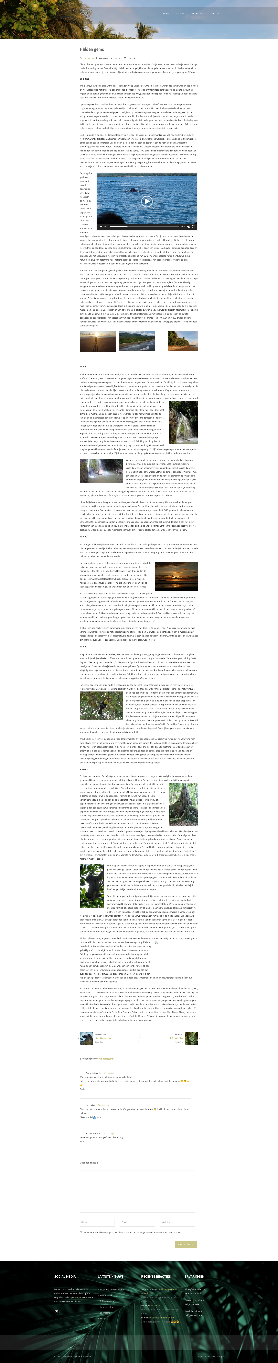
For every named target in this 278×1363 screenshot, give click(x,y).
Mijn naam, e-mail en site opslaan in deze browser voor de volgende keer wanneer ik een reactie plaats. (133, 1232)
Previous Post (103, 1036)
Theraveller (67, 16)
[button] (147, 201)
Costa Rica (131, 58)
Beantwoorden (125, 1073)
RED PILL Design (216, 1356)
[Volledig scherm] (193, 226)
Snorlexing (105, 1312)
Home (166, 13)
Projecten (196, 13)
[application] (147, 201)
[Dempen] (188, 226)
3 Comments (117, 58)
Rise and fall (106, 1295)
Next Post (176, 1036)
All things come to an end (112, 1289)
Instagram (78, 1297)
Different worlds (108, 1301)
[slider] (144, 226)
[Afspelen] (100, 226)
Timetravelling (107, 1306)
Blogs (178, 13)
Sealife (103, 1318)
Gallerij (216, 13)
